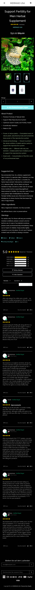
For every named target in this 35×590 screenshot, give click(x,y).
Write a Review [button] (18, 270)
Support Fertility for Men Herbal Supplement (15, 305)
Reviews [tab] (6, 281)
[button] (28, 310)
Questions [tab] (17, 281)
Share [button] (6, 310)
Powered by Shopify (26, 586)
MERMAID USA (17, 3)
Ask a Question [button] (18, 274)
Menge (3, 98)
